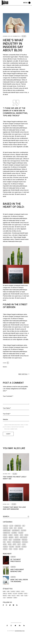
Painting (24, 539)
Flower (13, 591)
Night (16, 537)
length (5, 593)
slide (25, 595)
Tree (10, 549)
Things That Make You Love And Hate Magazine (14, 508)
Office (5, 539)
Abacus (5, 525)
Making (11, 537)
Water (21, 549)
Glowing (14, 532)
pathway (20, 593)
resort (5, 366)
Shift (18, 595)
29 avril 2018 (6, 473)
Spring (5, 549)
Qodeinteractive (20, 630)
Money (10, 593)
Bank (4, 591)
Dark (11, 528)
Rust (19, 544)
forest (18, 591)
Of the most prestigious (15, 560)
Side (22, 595)
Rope (14, 544)
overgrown (17, 539)
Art (24, 525)
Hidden (16, 535)
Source (24, 546)
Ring (9, 595)
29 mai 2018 (6, 504)
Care (8, 591)
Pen (4, 542)
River (4, 544)
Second (11, 546)
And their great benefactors (17, 570)
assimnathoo (15, 36)
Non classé (23, 537)
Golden (21, 532)
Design (20, 528)
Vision (15, 549)
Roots (13, 595)
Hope (21, 535)
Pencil (9, 542)
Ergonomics (15, 530)
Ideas (26, 535)
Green (5, 535)
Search (5, 546)
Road (9, 544)
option (15, 593)
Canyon (5, 528)
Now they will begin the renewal (19, 580)
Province (24, 542)
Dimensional (6, 530)
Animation (18, 525)
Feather (23, 530)
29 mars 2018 (6, 36)
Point (25, 593)
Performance (16, 542)
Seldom (18, 546)
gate (22, 591)
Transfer (9, 597)
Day (15, 528)
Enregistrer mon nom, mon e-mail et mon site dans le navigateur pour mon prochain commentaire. (16, 427)
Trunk (15, 597)
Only (10, 539)
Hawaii (10, 535)
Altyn (11, 525)
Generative (6, 532)
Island (24, 36)
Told (4, 597)
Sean (24, 544)
